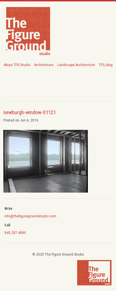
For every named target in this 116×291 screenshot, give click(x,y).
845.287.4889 (15, 233)
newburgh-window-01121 (29, 112)
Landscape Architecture (76, 65)
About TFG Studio (17, 65)
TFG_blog (106, 65)
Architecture (43, 65)
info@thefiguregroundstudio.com (30, 216)
